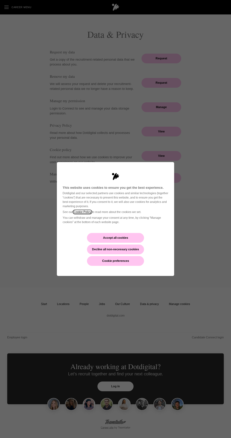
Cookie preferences (115, 260)
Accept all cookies (115, 237)
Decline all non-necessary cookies (115, 249)
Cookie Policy (82, 211)
